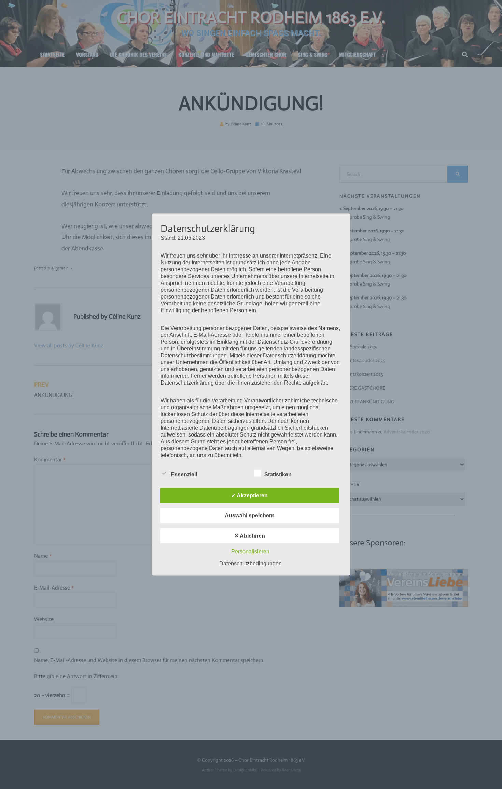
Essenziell (184, 474)
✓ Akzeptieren (249, 495)
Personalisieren (250, 551)
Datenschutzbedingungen (250, 563)
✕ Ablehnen (249, 536)
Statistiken (278, 474)
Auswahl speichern (250, 515)
